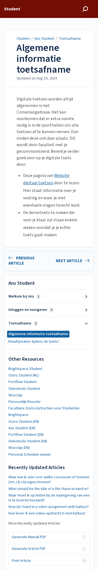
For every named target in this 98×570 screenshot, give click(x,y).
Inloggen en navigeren (30, 309)
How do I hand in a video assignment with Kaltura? (48, 507)
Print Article (21, 560)
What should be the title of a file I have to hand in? (48, 489)
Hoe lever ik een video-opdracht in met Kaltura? (47, 513)
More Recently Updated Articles (34, 523)
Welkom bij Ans (23, 296)
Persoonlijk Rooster (24, 401)
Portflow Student (22, 382)
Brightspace (18, 415)
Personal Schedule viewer (29, 454)
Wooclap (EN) (19, 448)
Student (23, 38)
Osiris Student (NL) (23, 375)
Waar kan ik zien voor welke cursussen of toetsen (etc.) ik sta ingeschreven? (48, 479)
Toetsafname (70, 38)
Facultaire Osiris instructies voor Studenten (43, 408)
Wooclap (15, 395)
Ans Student (44, 38)
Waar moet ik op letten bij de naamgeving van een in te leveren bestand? (49, 498)
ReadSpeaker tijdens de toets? (33, 341)
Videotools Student (24, 388)
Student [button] (12, 9)
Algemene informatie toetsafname (44, 58)
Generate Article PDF (29, 548)
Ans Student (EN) (21, 428)
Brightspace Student (25, 369)
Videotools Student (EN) (27, 441)
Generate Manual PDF (29, 537)
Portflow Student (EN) (26, 434)
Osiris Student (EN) (23, 421)
